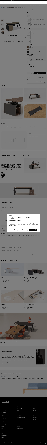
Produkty (9, 2)
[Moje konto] (42, 2)
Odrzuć (13, 229)
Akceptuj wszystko (33, 229)
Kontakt (31, 2)
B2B (26, 2)
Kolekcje (12, 2)
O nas (28, 2)
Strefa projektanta (21, 2)
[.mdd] (3, 2)
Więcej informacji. (33, 0)
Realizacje (16, 2)
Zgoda (23, 229)
